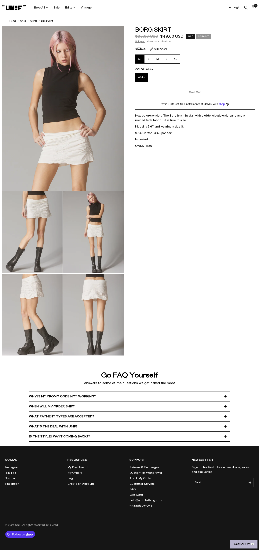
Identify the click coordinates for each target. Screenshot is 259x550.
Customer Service (142, 483)
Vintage (86, 7)
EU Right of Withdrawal (146, 473)
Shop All (39, 7)
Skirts (33, 20)
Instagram (12, 467)
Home (12, 20)
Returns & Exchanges (144, 467)
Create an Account (80, 483)
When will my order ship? (52, 406)
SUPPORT (137, 460)
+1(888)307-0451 (142, 505)
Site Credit (53, 525)
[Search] (246, 7)
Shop (23, 20)
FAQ (133, 489)
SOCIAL (11, 460)
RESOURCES (77, 460)
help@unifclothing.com (146, 500)
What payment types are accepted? (61, 416)
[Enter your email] (250, 482)
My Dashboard (77, 467)
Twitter (10, 478)
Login (71, 478)
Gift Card (136, 494)
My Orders (74, 473)
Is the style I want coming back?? (59, 436)
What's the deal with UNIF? (53, 426)
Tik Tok (10, 473)
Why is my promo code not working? (62, 396)
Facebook (12, 483)
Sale (56, 7)
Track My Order (140, 478)
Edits (68, 7)
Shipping (140, 41)
